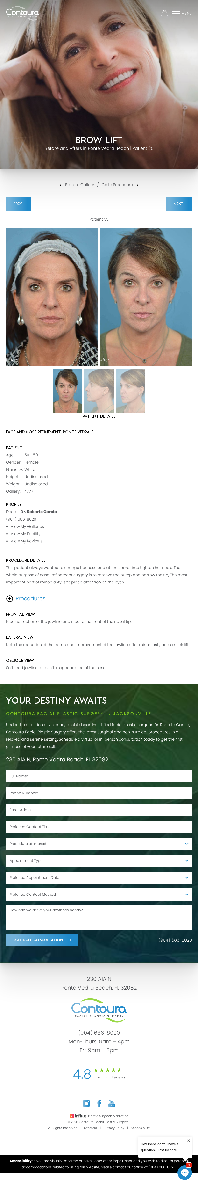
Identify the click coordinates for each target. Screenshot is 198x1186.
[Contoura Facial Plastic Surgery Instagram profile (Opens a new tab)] (86, 1103)
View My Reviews (26, 541)
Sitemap (90, 1128)
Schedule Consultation (38, 940)
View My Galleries (27, 526)
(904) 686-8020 (21, 519)
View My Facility (26, 534)
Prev (18, 204)
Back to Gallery (79, 185)
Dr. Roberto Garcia (39, 512)
